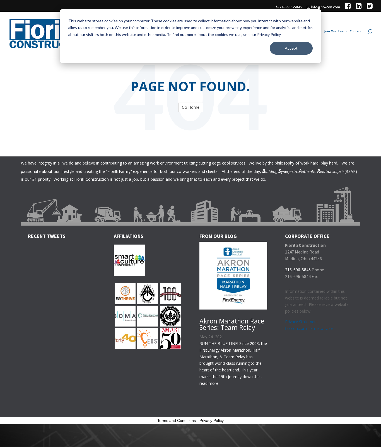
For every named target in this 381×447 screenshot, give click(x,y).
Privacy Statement (301, 321)
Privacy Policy (211, 420)
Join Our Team (335, 31)
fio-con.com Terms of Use (309, 328)
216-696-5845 (290, 7)
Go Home (190, 107)
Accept (291, 48)
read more (208, 383)
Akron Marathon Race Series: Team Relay (231, 324)
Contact (355, 31)
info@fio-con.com (325, 7)
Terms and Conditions (176, 420)
